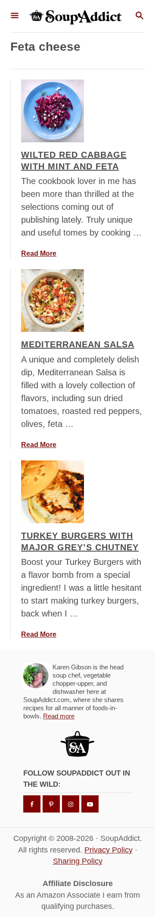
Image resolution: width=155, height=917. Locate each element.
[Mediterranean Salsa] (52, 300)
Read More (38, 253)
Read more (58, 716)
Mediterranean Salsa (77, 344)
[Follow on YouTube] (90, 804)
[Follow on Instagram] (70, 804)
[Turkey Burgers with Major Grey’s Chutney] (52, 491)
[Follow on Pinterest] (51, 804)
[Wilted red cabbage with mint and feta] (52, 111)
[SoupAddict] (76, 16)
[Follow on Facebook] (31, 804)
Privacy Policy (108, 850)
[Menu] (14, 16)
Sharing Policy (77, 861)
